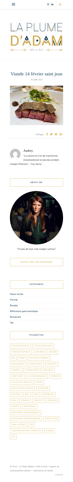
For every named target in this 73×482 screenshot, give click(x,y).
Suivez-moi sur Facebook (37, 262)
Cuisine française (37, 376)
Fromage (55, 376)
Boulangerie (18, 364)
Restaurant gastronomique (26, 418)
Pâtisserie (53, 400)
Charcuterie (35, 364)
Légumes (16, 394)
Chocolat (52, 364)
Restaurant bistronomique (26, 412)
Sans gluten (51, 418)
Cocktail (16, 370)
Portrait (14, 300)
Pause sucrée (16, 294)
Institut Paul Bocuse (22, 388)
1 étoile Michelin (20, 346)
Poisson (25, 400)
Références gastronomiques (24, 311)
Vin (13, 437)
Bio (13, 358)
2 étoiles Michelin (43, 346)
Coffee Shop (31, 370)
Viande (49, 431)
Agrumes (39, 352)
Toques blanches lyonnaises (26, 431)
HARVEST (59, 475)
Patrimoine (48, 394)
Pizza (14, 400)
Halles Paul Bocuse (22, 382)
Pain (35, 394)
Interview (43, 388)
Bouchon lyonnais (39, 358)
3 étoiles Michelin (21, 352)
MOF (27, 394)
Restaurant (15, 317)
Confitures (17, 376)
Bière (22, 358)
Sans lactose (18, 425)
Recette (14, 306)
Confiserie (47, 370)
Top (11, 323)
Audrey (28, 150)
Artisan (53, 352)
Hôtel (39, 382)
